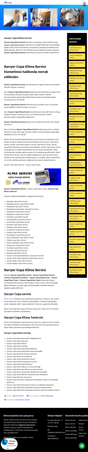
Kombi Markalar (71, 434)
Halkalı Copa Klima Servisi (76, 187)
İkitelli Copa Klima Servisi (76, 194)
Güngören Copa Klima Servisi (75, 179)
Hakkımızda (83, 420)
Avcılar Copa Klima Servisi (76, 56)
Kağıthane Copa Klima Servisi (75, 202)
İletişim (81, 424)
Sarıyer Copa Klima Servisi (76, 225)
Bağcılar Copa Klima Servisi (76, 64)
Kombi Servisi (70, 420)
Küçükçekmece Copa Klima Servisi (77, 210)
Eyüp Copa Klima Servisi (75, 148)
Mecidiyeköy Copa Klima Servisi (76, 217)
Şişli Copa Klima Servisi (75, 248)
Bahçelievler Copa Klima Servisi (76, 72)
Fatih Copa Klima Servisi (75, 156)
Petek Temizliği (71, 431)
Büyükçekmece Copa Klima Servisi (77, 125)
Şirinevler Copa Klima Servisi (77, 240)
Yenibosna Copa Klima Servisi (75, 263)
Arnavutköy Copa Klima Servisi (75, 49)
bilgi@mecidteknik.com (56, 432)
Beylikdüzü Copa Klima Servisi (75, 110)
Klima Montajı (70, 427)
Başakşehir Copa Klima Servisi (75, 87)
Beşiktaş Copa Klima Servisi (77, 102)
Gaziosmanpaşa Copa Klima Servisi (76, 164)
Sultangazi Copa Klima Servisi (75, 256)
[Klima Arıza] (44, 17)
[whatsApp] (82, 445)
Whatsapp (54, 426)
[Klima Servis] (16, 17)
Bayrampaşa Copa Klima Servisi (76, 95)
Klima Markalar (47, 396)
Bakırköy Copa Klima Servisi (77, 79)
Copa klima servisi (22, 400)
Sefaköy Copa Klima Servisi (76, 233)
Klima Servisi (9, 299)
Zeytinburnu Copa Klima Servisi (76, 271)
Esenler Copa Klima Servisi (76, 133)
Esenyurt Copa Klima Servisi (77, 141)
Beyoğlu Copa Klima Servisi (76, 118)
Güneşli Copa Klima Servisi (76, 171)
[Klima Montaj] (72, 17)
